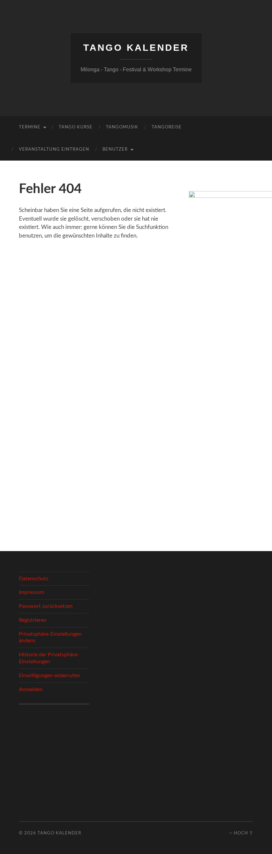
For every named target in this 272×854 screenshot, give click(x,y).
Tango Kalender (136, 47)
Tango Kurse (76, 127)
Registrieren (32, 620)
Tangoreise (167, 127)
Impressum (31, 592)
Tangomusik (122, 127)
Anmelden (30, 689)
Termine (29, 127)
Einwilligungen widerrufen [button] (49, 675)
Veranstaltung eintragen (54, 149)
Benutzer (115, 149)
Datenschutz (33, 578)
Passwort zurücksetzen (46, 606)
